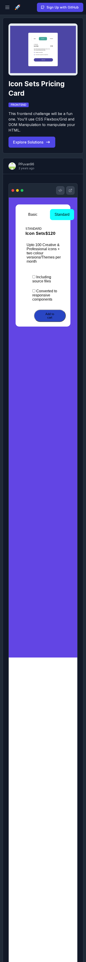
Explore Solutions (28, 142)
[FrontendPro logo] (17, 7)
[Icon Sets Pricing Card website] (70, 190)
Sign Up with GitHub (63, 7)
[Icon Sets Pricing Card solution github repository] (60, 190)
